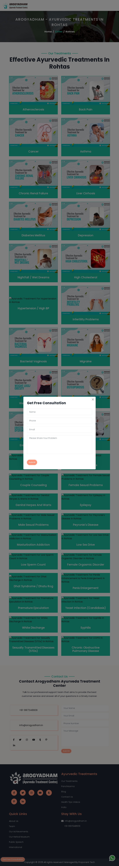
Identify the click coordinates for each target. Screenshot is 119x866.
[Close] (93, 399)
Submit (32, 462)
